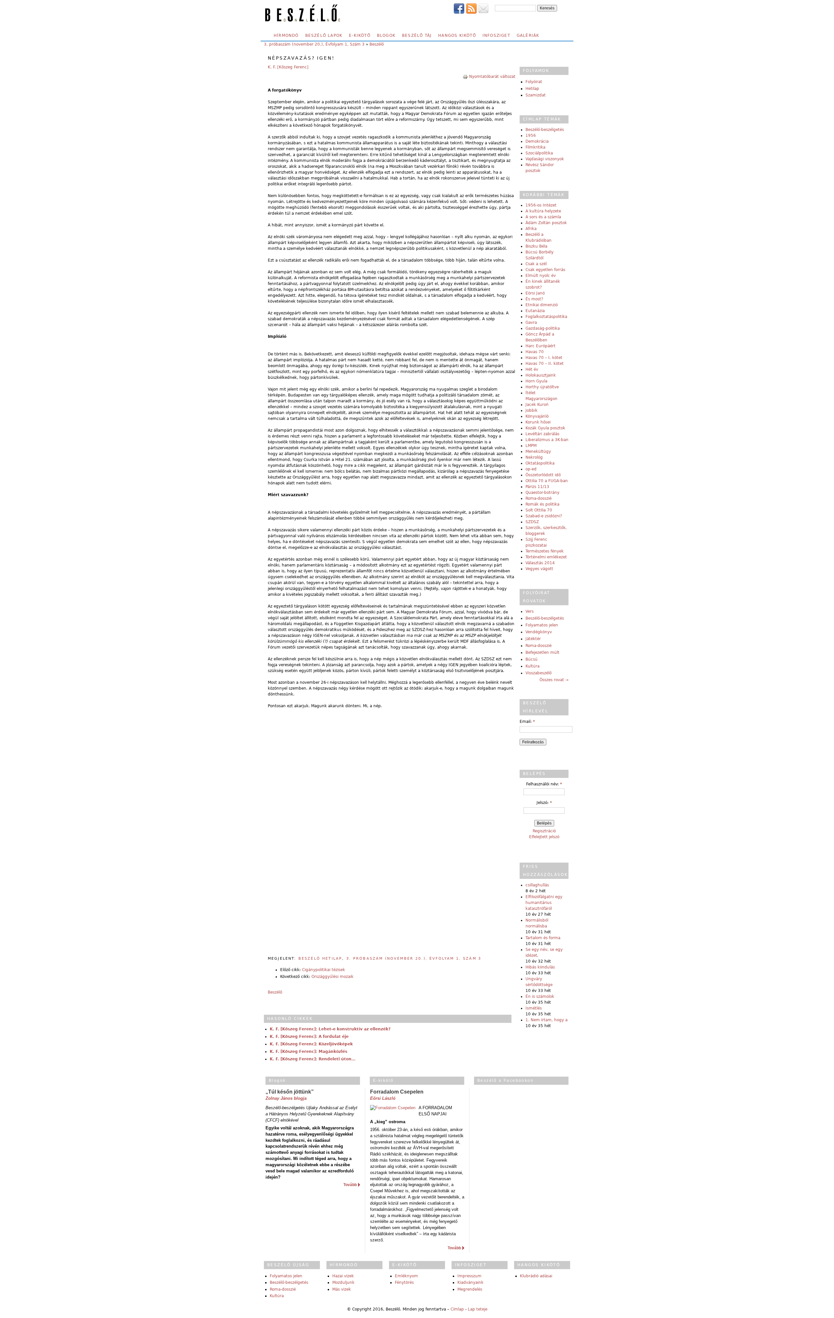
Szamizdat (535, 95)
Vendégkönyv (538, 632)
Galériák (528, 35)
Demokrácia (537, 141)
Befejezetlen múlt (542, 652)
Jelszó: (544, 802)
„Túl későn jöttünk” (290, 1092)
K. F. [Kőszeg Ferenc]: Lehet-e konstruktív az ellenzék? (330, 1029)
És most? (534, 299)
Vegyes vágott (539, 568)
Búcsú (531, 659)
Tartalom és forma (542, 938)
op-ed (531, 469)
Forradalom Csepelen (397, 1092)
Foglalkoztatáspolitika (546, 316)
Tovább (350, 1184)
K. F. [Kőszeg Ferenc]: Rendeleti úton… (312, 1059)
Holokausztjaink (540, 375)
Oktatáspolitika (539, 463)
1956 (530, 135)
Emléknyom (406, 1276)
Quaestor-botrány (542, 492)
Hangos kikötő (457, 35)
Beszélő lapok (324, 35)
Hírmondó (286, 35)
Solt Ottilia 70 (538, 510)
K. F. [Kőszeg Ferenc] (288, 67)
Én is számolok (539, 996)
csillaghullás (537, 885)
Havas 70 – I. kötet (543, 357)
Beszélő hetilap (320, 958)
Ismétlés (533, 1008)
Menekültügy (538, 451)
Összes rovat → (553, 680)
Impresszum (469, 1276)
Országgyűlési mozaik (332, 976)
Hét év (531, 369)
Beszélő (376, 44)
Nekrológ (534, 457)
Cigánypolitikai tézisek (323, 969)
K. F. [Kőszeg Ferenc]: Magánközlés (308, 1051)
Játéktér (533, 639)
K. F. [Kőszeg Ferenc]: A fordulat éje (309, 1036)
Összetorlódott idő (543, 475)
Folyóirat (533, 81)
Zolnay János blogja (286, 1098)
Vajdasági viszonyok (544, 159)
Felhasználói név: (544, 784)
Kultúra (532, 666)
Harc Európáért (540, 346)
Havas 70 (534, 352)
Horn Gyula (536, 381)
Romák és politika (542, 504)
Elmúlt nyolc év (540, 275)
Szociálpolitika (539, 153)
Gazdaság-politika (542, 328)
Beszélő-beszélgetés (544, 129)
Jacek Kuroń (537, 404)
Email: (527, 721)
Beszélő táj (417, 35)
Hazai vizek (343, 1276)
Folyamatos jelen (541, 625)
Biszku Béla (536, 246)
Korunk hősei (538, 422)
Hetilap (532, 88)
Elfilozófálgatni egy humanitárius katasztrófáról (543, 903)
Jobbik (531, 410)
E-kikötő (359, 35)
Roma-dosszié (538, 498)
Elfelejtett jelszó (544, 837)
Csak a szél (536, 264)
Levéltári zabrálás (542, 434)
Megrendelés (469, 1289)
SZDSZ (532, 522)
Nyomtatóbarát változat (492, 76)
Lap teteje (477, 1309)
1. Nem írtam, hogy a (546, 1020)
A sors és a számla (543, 217)
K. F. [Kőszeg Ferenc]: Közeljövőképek (311, 1044)
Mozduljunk (343, 1282)
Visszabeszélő (538, 673)
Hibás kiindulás (540, 967)
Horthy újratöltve (542, 387)
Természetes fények (544, 551)
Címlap (457, 1309)
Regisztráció (544, 831)
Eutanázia (535, 310)
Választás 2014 (540, 563)
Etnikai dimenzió (541, 305)
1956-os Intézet (540, 205)
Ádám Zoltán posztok (546, 223)
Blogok (386, 35)
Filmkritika (535, 147)
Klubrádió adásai (536, 1276)
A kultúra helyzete (543, 211)
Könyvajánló (537, 416)
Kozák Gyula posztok (545, 428)
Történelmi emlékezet (546, 557)
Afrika (531, 228)
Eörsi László (382, 1098)
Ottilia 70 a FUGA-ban (546, 481)
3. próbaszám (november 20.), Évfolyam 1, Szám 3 (314, 44)
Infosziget (496, 35)
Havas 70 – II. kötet (544, 363)
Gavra (531, 322)
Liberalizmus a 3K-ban (546, 439)
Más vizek (341, 1289)
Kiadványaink (470, 1282)
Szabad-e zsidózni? (543, 516)
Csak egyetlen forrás (545, 269)
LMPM (531, 445)
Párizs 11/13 (537, 486)
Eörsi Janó (535, 293)
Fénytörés (404, 1282)
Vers (529, 611)
